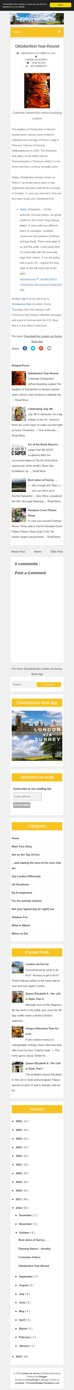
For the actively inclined (26, 900)
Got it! (60, 5)
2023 (19, 1147)
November (26, 1223)
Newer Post (18, 551)
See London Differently (26, 876)
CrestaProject (32, 1380)
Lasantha (20, 1383)
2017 (19, 1199)
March (23, 1328)
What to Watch (21, 925)
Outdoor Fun (20, 917)
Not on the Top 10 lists (26, 854)
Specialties (38, 63)
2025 (19, 1129)
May (22, 1311)
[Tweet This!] (33, 349)
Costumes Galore (29, 1257)
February (25, 1337)
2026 (19, 1121)
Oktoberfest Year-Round (37, 46)
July (22, 1293)
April (22, 1319)
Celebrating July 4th (40, 408)
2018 (19, 1190)
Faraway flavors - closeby (34, 1248)
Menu (17, 32)
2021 (19, 1164)
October (24, 1232)
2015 (19, 1356)
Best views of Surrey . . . (43, 479)
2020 (19, 1173)
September (26, 1276)
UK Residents (20, 884)
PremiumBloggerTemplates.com (42, 1383)
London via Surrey (37, 964)
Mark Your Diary (22, 846)
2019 (19, 1181)
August (24, 1285)
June (22, 1302)
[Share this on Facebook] (25, 349)
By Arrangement (22, 892)
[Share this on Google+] (41, 349)
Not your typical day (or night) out (33, 908)
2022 (19, 1155)
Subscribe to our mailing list (32, 788)
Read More (21, 399)
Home (37, 551)
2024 (19, 1138)
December (26, 1215)
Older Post (56, 551)
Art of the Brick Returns (43, 444)
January (24, 1345)
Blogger (43, 1376)
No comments (38, 66)
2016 (19, 1207)
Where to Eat (20, 933)
